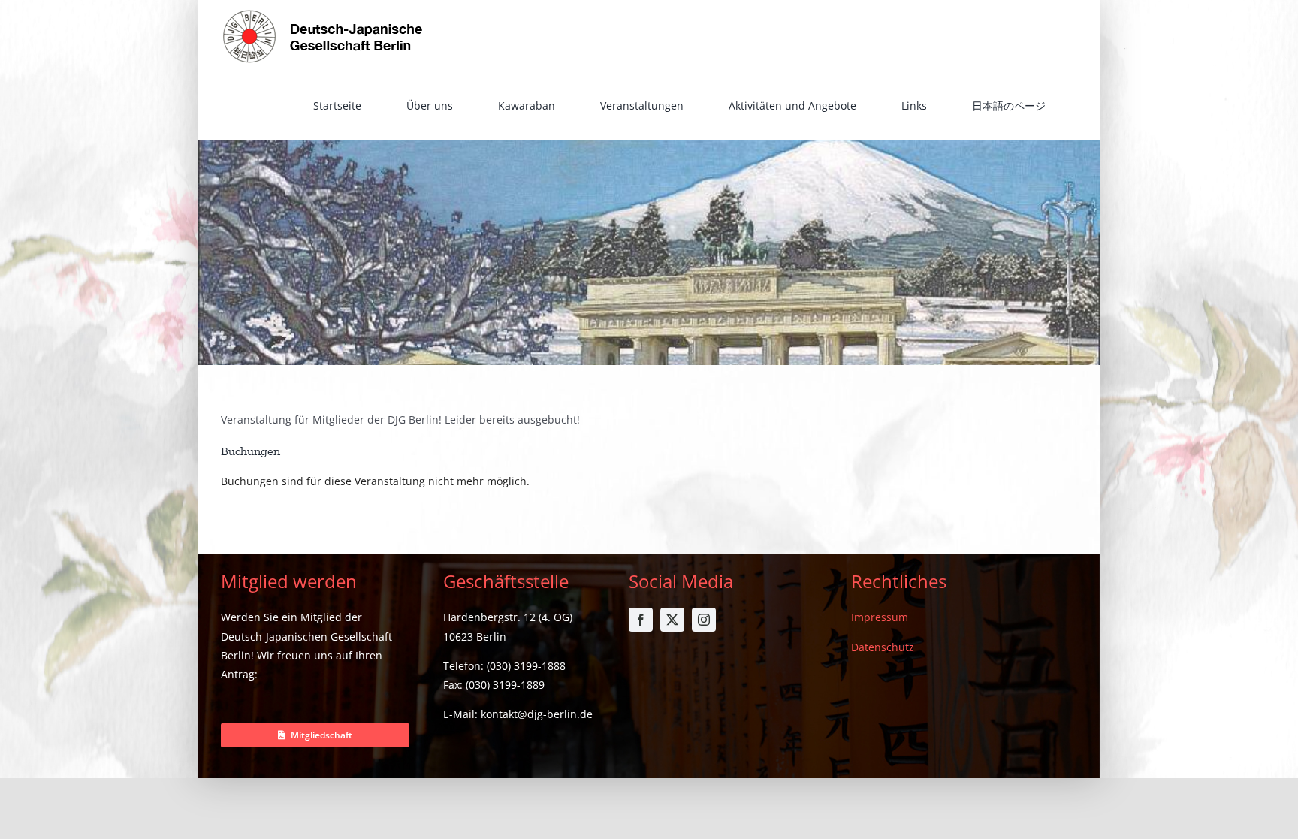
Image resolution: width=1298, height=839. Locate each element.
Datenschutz (882, 647)
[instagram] (704, 620)
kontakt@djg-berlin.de (537, 714)
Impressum (879, 617)
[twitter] (672, 620)
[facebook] (641, 620)
